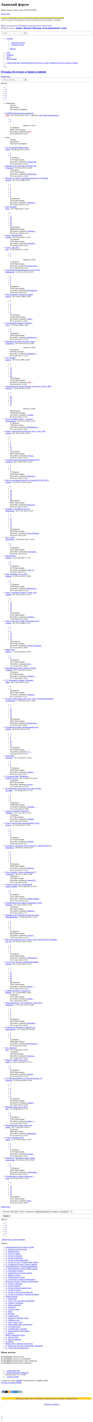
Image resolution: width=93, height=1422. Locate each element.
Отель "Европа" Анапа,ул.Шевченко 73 (20, 872)
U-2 (28, 752)
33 (11, 607)
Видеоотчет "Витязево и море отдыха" (20, 1158)
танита (29, 784)
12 (11, 521)
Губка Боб (9, 168)
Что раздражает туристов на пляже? (19, 294)
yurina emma (10, 1160)
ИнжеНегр (9, 848)
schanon (8, 594)
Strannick (8, 905)
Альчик (8, 623)
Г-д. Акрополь (11, 1048)
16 (11, 368)
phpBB (18, 1381)
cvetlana (30, 415)
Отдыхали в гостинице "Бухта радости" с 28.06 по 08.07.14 (28, 846)
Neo (28, 664)
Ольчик (8, 482)
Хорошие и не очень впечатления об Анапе (22, 915)
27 (11, 221)
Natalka (8, 237)
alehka (7, 1127)
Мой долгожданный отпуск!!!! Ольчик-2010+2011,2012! (27, 480)
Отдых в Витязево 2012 (14, 1137)
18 (11, 372)
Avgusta (30, 456)
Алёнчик (8, 462)
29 (11, 225)
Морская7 (31, 476)
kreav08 (30, 841)
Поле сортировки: (28, 1212)
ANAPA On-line (20, 1398)
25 (11, 217)
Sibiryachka (9, 539)
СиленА (30, 935)
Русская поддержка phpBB (11, 1383)
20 (11, 376)
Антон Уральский (34, 646)
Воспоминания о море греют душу (18, 1125)
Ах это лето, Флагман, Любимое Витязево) (22, 962)
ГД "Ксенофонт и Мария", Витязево (19, 680)
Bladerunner (9, 272)
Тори (7, 325)
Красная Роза (10, 556)
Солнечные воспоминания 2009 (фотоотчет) (22, 460)
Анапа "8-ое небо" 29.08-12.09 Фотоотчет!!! (22, 621)
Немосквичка (10, 421)
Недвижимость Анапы (71, 1398)
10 (11, 448)
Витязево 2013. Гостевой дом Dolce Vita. (21, 166)
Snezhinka (31, 243)
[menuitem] (17, 43)
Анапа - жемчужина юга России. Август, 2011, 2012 (25, 431)
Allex (7, 115)
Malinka (8, 993)
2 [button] (5, 89)
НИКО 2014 (10, 650)
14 (11, 525)
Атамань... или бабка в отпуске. (17, 509)
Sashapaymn (31, 162)
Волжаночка (32, 290)
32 (11, 405)
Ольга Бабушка (33, 533)
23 (11, 976)
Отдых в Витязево (39, 1398)
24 (11, 490)
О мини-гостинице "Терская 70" (18, 991)
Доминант (31, 203)
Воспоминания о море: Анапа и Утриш (20, 668)
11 (11, 450)
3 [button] (5, 91)
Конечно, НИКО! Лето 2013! (16, 1060)
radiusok (8, 576)
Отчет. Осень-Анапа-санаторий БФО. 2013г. (22, 823)
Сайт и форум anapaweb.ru (48, 115)
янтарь (8, 825)
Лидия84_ (9, 790)
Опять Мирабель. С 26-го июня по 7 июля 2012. (24, 1003)
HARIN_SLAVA (11, 778)
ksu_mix (8, 942)
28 (11, 223)
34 (11, 609)
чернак (30, 999)
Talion (29, 319)
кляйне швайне (11, 886)
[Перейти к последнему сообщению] (32, 132)
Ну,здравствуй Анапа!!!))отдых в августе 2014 (23, 788)
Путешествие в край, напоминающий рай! (21, 727)
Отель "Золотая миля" (13, 235)
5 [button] (5, 95)
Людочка (8, 758)
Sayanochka (31, 552)
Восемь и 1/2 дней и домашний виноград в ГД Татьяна (26, 178)
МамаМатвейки (11, 917)
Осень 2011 (9, 756)
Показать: (7, 1212)
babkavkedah (32, 958)
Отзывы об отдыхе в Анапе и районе (23, 71)
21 (11, 972)
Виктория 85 (10, 1029)
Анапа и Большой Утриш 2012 (17, 811)
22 (11, 974)
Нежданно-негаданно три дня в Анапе (20, 341)
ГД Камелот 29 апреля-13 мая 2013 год (20, 1027)
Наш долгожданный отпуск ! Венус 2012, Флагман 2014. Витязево (31, 939)
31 (11, 403)
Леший (8, 180)
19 (11, 374)
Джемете (27, 28)
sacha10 (30, 1074)
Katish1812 (9, 343)
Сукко (63, 28)
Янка (7, 209)
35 (11, 611)
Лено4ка (8, 1080)
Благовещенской (51, 28)
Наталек (8, 388)
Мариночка (31, 588)
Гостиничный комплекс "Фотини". (19, 323)
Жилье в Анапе (29, 1398)
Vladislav (30, 617)
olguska (8, 558)
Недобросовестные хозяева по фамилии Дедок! (23, 903)
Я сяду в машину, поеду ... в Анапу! (19, 419)
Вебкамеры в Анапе (50, 1398)
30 (11, 401)
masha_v (8, 652)
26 (11, 219)
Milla (7, 682)
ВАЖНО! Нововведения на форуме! (19, 113)
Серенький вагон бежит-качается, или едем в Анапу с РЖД (28, 386)
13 (11, 523)
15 (11, 527)
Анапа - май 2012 (12, 247)
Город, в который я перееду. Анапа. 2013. (21, 592)
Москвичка (9, 511)
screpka (8, 433)
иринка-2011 (32, 266)
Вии (7, 1050)
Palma (7, 149)
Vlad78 (8, 729)
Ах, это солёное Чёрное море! (16, 147)
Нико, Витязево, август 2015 (16, 574)
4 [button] (5, 93)
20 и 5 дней (9, 537)
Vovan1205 (9, 874)
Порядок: (55, 1212)
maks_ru (30, 570)
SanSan (8, 296)
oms (6, 250)
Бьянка (8, 360)
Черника (30, 1056)
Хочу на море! (10, 207)
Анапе (19, 28)
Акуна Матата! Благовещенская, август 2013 (22, 270)
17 (11, 370)
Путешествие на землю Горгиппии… (19, 1176)
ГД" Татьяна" (10, 358)
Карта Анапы (60, 1398)
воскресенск (32, 337)
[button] (6, 99)
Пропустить (5, 14)
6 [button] (5, 97)
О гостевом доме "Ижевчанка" (17, 776)
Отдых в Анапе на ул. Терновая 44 (18, 884)
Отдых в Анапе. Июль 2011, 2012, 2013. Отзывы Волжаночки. (29, 699)
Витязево (37, 28)
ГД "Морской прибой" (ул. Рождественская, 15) (23, 1078)
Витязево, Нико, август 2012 (16, 1107)
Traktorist (30, 695)
